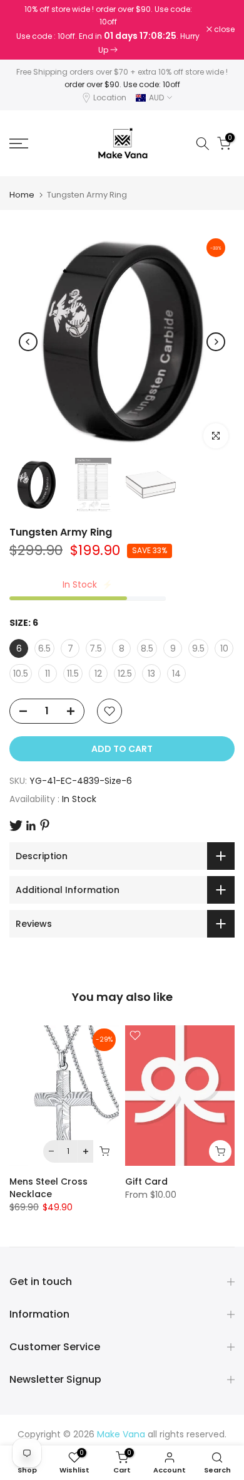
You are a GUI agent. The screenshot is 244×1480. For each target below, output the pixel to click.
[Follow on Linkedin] (31, 826)
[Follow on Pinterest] (45, 825)
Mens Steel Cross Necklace (48, 1187)
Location (109, 97)
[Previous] (28, 341)
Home (21, 195)
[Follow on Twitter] (16, 825)
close (223, 29)
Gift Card (146, 1181)
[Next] (215, 341)
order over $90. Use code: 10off (122, 84)
